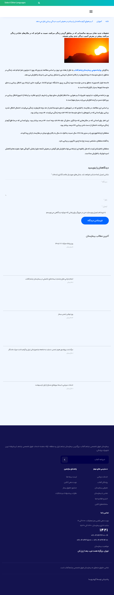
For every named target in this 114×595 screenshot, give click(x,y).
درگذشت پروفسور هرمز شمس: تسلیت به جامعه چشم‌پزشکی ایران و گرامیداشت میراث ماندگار (41, 349)
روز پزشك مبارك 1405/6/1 (64, 243)
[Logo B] (104, 11)
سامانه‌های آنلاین (101, 504)
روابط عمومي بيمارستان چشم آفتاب (88, 70)
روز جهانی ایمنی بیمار (65, 314)
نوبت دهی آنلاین (70, 482)
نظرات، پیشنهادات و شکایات (66, 493)
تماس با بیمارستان (101, 493)
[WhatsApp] (30, 3)
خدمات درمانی (102, 477)
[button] (14, 3)
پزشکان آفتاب (102, 482)
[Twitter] (39, 3)
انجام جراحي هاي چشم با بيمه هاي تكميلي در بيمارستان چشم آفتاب (49, 279)
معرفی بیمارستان (101, 488)
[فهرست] (91, 11)
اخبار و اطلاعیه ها (101, 498)
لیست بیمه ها (71, 477)
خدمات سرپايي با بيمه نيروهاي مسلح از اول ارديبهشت (54, 385)
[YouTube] (35, 3)
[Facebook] (43, 3)
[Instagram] (47, 3)
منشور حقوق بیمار (70, 488)
